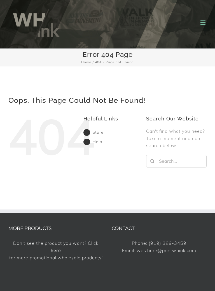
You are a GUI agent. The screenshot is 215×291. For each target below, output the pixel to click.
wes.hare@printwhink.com (166, 250)
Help (97, 141)
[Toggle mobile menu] (203, 22)
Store (98, 132)
